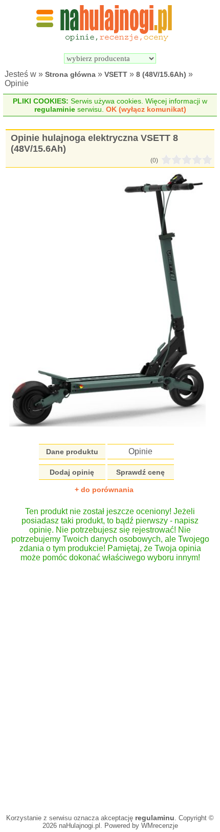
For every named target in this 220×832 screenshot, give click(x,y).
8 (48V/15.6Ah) (161, 74)
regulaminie (54, 109)
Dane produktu (72, 452)
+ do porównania (104, 489)
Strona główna (70, 74)
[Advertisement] (110, 683)
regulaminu (154, 818)
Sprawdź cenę (140, 472)
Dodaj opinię (72, 472)
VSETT (115, 74)
